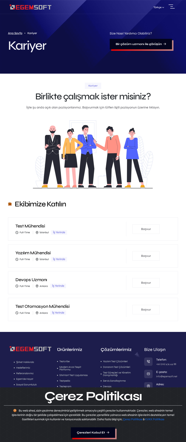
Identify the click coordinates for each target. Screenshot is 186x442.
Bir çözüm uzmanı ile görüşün (139, 44)
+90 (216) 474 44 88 (166, 364)
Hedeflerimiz (23, 368)
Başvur (146, 229)
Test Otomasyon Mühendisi (42, 306)
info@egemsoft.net (166, 376)
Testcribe (64, 361)
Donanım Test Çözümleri (116, 367)
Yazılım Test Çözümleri (115, 361)
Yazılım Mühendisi (33, 253)
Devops (107, 386)
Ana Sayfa (15, 33)
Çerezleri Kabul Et (91, 432)
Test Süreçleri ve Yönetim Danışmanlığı (117, 374)
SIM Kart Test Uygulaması (73, 375)
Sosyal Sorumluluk (26, 384)
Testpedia (64, 381)
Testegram (65, 386)
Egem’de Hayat (24, 379)
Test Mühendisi (30, 226)
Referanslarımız (25, 373)
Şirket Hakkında (25, 362)
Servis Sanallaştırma (114, 381)
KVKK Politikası (154, 419)
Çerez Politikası (132, 419)
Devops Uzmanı (31, 279)
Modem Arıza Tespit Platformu (70, 368)
